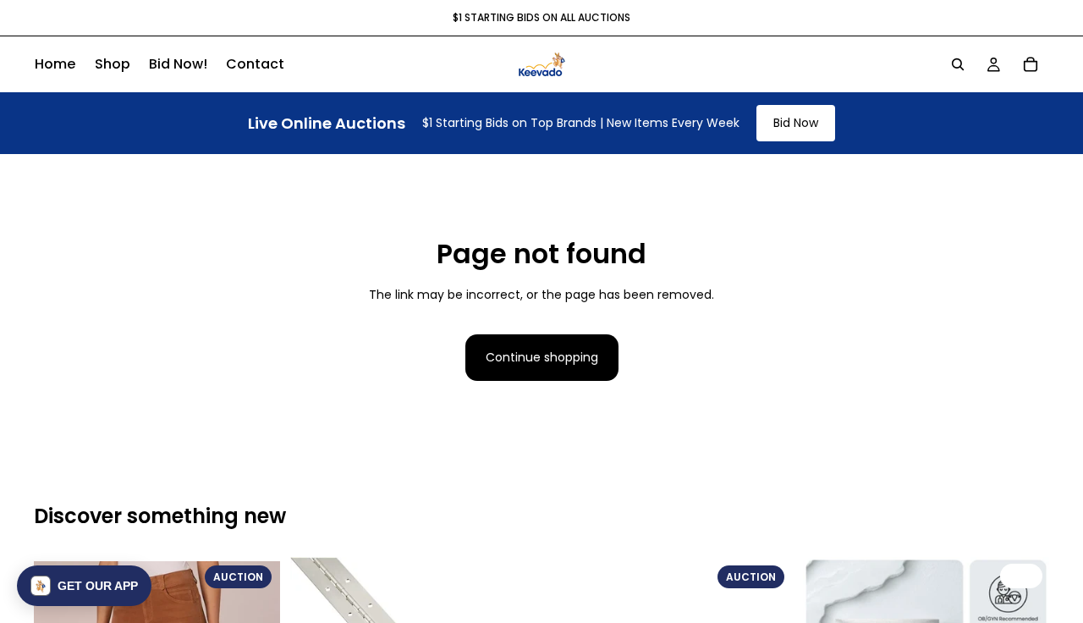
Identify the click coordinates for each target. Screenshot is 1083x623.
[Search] (957, 64)
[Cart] (1030, 64)
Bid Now (795, 122)
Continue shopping (542, 357)
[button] (84, 585)
